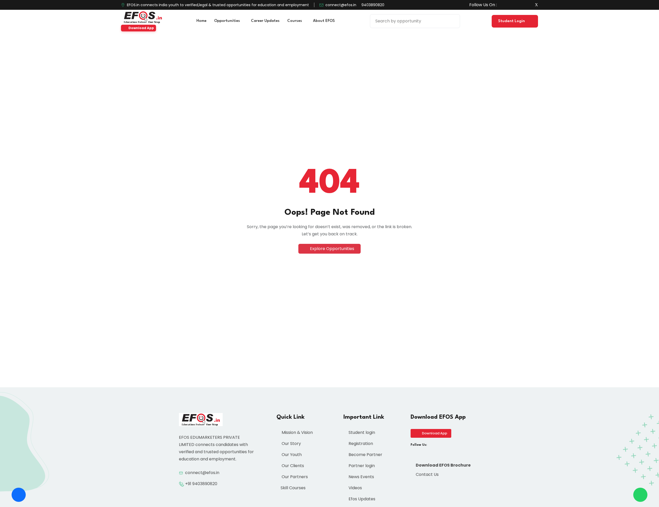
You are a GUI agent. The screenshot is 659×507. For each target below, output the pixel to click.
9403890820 (372, 4)
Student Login (512, 21)
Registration (360, 443)
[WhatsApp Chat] (640, 495)
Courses (295, 21)
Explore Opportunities (331, 249)
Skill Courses (293, 488)
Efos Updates (361, 499)
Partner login (361, 466)
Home (201, 21)
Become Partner (365, 455)
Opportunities (227, 21)
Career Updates (265, 21)
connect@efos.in (340, 4)
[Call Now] (19, 495)
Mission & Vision (297, 432)
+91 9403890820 (201, 484)
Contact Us (427, 474)
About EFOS (324, 21)
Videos (355, 488)
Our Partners (294, 477)
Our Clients (292, 466)
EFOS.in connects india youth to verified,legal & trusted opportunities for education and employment (218, 4)
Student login (361, 432)
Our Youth (291, 455)
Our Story (291, 443)
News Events (361, 477)
